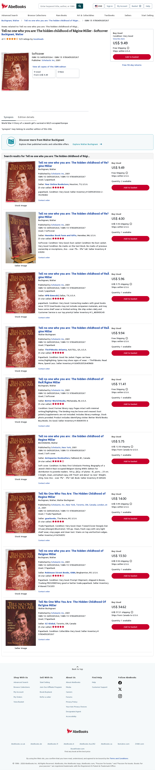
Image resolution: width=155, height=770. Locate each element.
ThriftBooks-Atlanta (56, 349)
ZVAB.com (139, 744)
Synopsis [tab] (8, 117)
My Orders (18, 697)
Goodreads (38, 39)
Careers (69, 692)
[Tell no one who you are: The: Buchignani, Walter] (21, 202)
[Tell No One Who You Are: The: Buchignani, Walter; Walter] (21, 533)
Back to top (77, 669)
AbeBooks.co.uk (18, 744)
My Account (122, 6)
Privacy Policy (71, 702)
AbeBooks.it (69, 744)
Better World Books (55, 400)
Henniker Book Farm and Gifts (60, 235)
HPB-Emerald (52, 295)
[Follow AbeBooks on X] (120, 689)
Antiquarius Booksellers (57, 458)
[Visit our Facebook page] (120, 683)
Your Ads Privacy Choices (76, 707)
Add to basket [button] (132, 57)
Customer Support (99, 687)
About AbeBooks (73, 682)
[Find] (79, 6)
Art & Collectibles (85, 15)
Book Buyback (46, 692)
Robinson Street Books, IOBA (60, 572)
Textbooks (109, 15)
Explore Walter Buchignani (85, 144)
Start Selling (147, 15)
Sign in (110, 6)
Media (68, 687)
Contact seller (44, 200)
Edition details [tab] (26, 117)
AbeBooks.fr (53, 744)
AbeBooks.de (36, 744)
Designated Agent (73, 711)
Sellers (128, 15)
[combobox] (57, 6)
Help (148, 6)
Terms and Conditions (119, 758)
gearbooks (50, 518)
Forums (69, 697)
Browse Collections (37, 15)
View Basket (19, 702)
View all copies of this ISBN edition (49, 66)
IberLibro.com (123, 744)
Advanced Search (10, 15)
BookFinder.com (77, 750)
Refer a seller (45, 697)
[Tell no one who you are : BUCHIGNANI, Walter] (21, 476)
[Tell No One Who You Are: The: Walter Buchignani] (21, 645)
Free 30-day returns (132, 65)
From (41, 73)
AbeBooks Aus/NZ (87, 744)
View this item (119, 39)
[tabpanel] (55, 126)
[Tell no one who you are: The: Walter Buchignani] (21, 367)
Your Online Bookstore (57, 184)
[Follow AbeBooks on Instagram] (120, 696)
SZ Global (50, 623)
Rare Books (61, 15)
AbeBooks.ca (106, 744)
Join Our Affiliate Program (51, 687)
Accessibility (71, 716)
